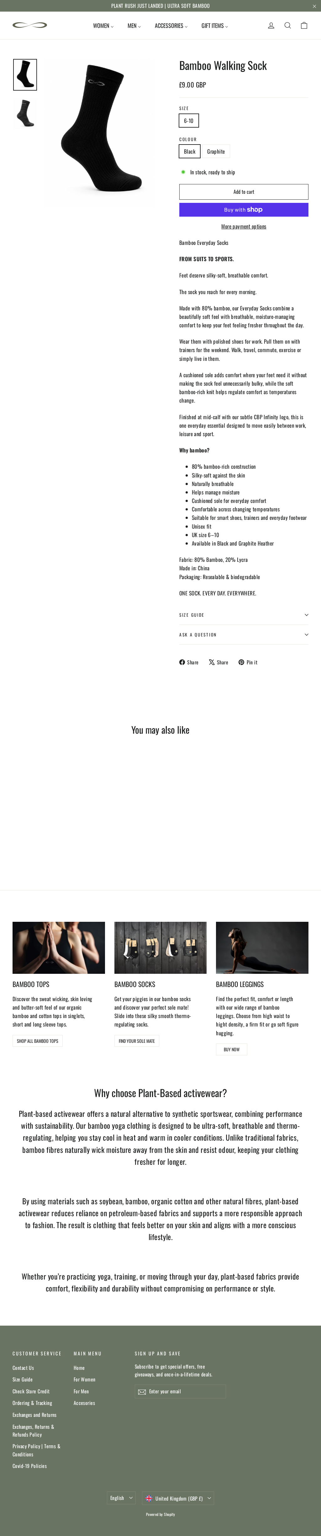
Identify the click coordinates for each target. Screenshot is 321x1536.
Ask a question (198, 634)
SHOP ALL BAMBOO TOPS (37, 1040)
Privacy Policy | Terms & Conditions (37, 1450)
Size (184, 108)
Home (79, 1367)
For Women (85, 1379)
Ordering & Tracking (32, 1403)
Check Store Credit (31, 1391)
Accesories (84, 1403)
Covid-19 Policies (30, 1466)
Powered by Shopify (160, 1514)
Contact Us (23, 1367)
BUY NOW (231, 1049)
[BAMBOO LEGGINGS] (262, 948)
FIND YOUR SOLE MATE (137, 1040)
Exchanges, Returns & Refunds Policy (34, 1430)
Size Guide (23, 1379)
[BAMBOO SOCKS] (160, 948)
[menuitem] (103, 25)
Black (189, 151)
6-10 (189, 120)
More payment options (243, 226)
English (117, 1498)
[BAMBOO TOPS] (59, 948)
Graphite (216, 151)
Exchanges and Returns (35, 1414)
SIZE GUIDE (192, 615)
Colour (188, 139)
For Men (81, 1391)
